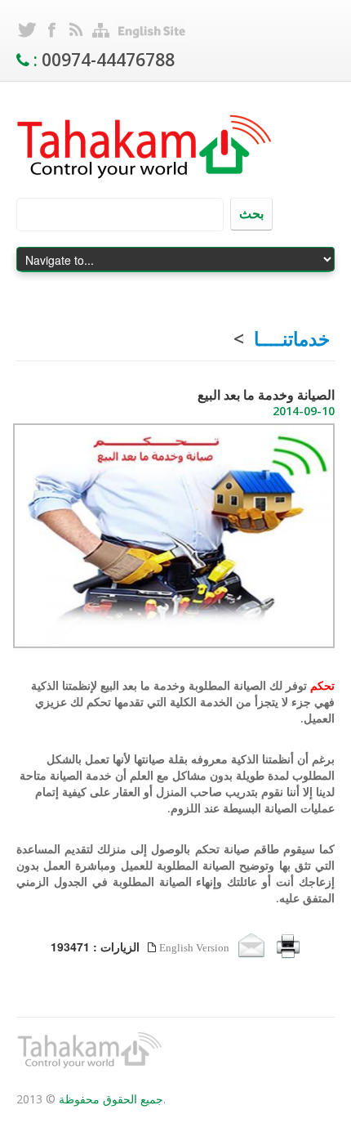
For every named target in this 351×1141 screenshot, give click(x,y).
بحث (251, 213)
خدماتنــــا (292, 338)
